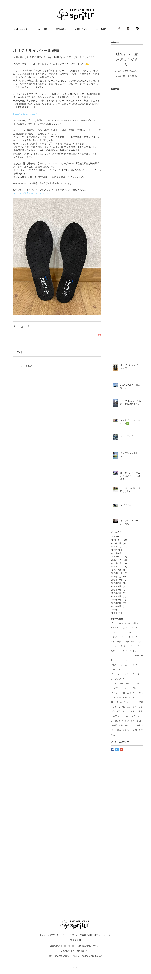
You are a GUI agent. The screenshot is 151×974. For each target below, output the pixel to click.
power (128, 623)
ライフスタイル (118, 679)
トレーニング (117, 660)
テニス (128, 656)
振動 (140, 707)
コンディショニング (132, 642)
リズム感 (135, 684)
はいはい (133, 628)
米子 (113, 730)
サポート (125, 646)
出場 (119, 698)
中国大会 (135, 688)
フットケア (128, 670)
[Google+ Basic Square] (121, 749)
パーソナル (116, 670)
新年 (119, 711)
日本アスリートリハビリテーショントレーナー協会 (127, 716)
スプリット (116, 651)
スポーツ (127, 651)
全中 (113, 698)
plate (121, 623)
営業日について (118, 702)
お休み (136, 623)
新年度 (126, 711)
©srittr (75, 916)
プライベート (117, 674)
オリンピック (131, 637)
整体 (113, 711)
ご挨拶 (124, 628)
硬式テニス (130, 725)
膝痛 (113, 735)
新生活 (134, 711)
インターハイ (117, 637)
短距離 (114, 725)
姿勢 (141, 702)
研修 (121, 725)
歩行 (133, 721)
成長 (129, 707)
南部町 (131, 698)
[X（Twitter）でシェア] (21, 326)
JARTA (114, 623)
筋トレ (140, 725)
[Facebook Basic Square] (112, 749)
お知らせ (115, 628)
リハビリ (115, 688)
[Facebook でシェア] (14, 326)
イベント (115, 632)
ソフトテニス (117, 656)
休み (135, 693)
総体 (119, 730)
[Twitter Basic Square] (117, 749)
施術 (140, 711)
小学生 (122, 707)
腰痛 (140, 730)
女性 (135, 702)
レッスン (125, 688)
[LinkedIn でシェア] (29, 326)
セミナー (137, 651)
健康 (140, 693)
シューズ (135, 646)
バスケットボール (119, 665)
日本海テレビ (117, 721)
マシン (128, 674)
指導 (134, 707)
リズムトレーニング (120, 684)
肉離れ (126, 730)
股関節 (134, 730)
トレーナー (138, 656)
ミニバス (137, 674)
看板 (139, 721)
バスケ (128, 660)
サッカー (115, 646)
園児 (129, 702)
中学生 (122, 693)
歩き (127, 721)
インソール (126, 632)
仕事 (129, 693)
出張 (125, 698)
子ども (114, 707)
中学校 (114, 693)
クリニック (116, 642)
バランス (133, 665)
